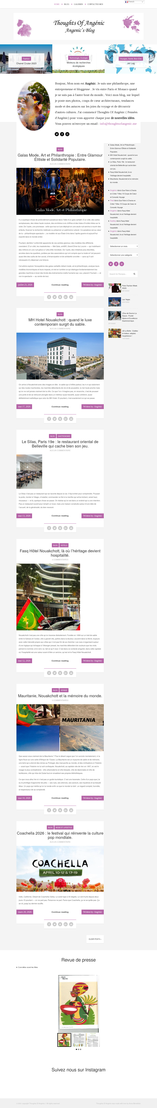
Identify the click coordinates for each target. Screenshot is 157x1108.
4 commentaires (60, 559)
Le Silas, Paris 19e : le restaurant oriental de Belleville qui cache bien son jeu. (60, 443)
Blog (66, 4)
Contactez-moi (95, 4)
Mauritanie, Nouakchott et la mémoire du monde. (60, 695)
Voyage (64, 690)
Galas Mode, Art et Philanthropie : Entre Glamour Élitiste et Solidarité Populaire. (60, 157)
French (131, 2)
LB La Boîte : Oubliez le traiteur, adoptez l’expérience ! (130, 333)
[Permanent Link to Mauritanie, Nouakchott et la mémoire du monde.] (60, 750)
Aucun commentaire (60, 164)
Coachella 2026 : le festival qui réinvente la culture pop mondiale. (60, 835)
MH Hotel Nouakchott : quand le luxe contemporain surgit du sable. (60, 322)
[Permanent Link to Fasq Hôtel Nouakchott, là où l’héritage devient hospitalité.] (48, 629)
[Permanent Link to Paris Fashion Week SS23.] (114, 292)
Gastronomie (64, 436)
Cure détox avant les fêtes (28, 967)
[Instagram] (67, 134)
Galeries (78, 4)
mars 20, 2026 (24, 912)
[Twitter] (57, 134)
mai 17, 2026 (24, 406)
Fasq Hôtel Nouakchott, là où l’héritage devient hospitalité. (60, 553)
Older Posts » (95, 939)
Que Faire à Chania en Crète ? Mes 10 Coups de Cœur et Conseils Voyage (123, 193)
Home (57, 4)
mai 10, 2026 (24, 798)
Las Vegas (126, 299)
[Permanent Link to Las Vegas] (114, 305)
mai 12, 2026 (24, 660)
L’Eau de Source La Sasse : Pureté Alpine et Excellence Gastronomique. (129, 317)
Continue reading (60, 284)
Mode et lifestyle (64, 827)
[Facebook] (62, 134)
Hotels (64, 545)
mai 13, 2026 (24, 515)
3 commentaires (60, 700)
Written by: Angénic (92, 284)
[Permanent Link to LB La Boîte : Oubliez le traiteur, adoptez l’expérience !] (114, 337)
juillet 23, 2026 (25, 284)
